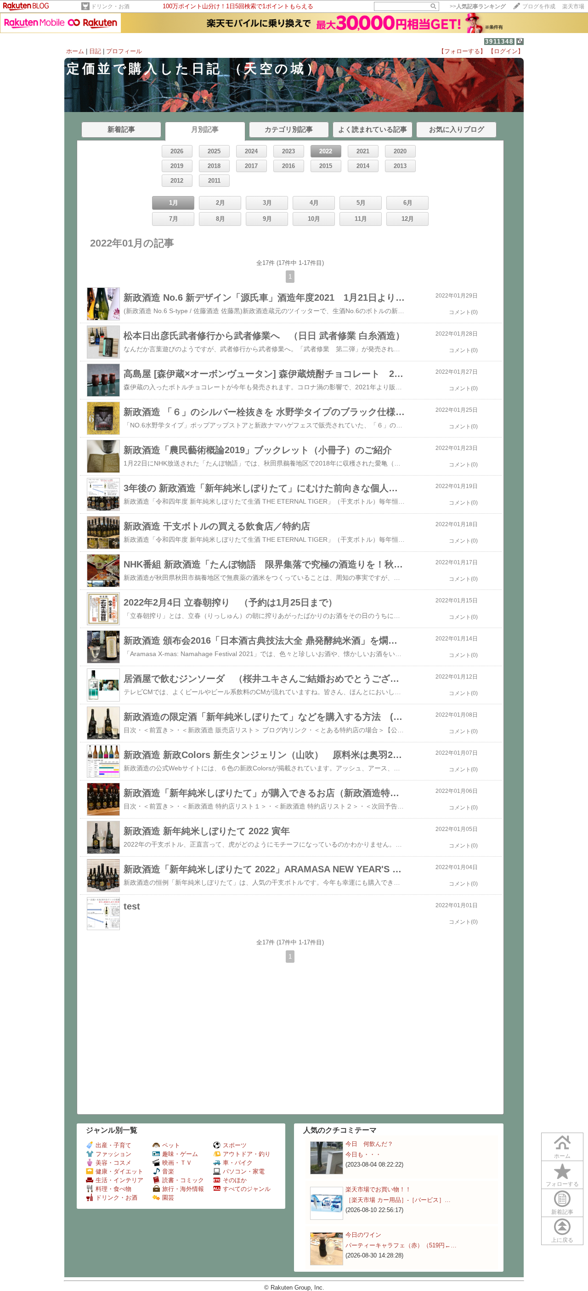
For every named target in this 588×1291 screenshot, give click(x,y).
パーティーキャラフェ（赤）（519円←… (401, 1245)
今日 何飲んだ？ (369, 1143)
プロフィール (124, 51)
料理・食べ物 (113, 1188)
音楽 (168, 1171)
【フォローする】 (462, 51)
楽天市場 (573, 6)
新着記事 (562, 1212)
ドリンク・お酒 (110, 6)
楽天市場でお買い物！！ (378, 1189)
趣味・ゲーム (180, 1154)
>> (478, 6)
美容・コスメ (113, 1162)
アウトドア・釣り (247, 1154)
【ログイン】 (506, 51)
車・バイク (238, 1162)
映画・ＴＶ (177, 1162)
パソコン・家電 (244, 1171)
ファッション (113, 1154)
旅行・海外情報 (183, 1188)
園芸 (168, 1197)
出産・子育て (113, 1145)
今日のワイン (363, 1234)
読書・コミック (183, 1180)
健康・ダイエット (119, 1171)
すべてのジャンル (247, 1188)
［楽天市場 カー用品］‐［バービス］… (398, 1199)
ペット (171, 1145)
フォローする (562, 1184)
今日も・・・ (363, 1154)
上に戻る (562, 1240)
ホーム (75, 51)
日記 (95, 51)
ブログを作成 (538, 6)
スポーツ (235, 1145)
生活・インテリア (119, 1180)
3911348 (499, 41)
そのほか (235, 1180)
